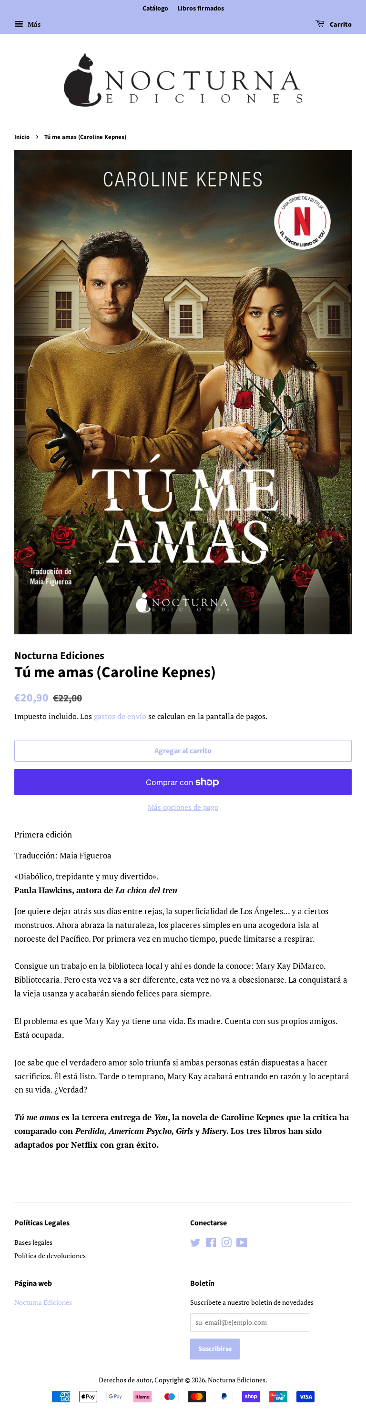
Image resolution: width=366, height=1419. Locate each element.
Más (33, 24)
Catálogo (155, 8)
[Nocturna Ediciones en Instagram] (226, 1244)
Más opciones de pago (183, 807)
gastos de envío (120, 716)
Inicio (22, 137)
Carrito (340, 25)
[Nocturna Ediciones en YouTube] (241, 1244)
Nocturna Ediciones (43, 1302)
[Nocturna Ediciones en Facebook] (210, 1244)
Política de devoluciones (50, 1255)
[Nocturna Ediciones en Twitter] (195, 1244)
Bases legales (33, 1242)
